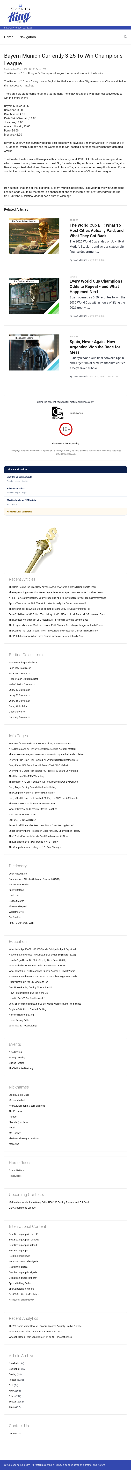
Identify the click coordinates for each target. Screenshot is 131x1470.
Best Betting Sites (18, 1267)
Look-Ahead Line (18, 873)
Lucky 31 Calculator (19, 695)
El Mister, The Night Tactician (24, 1138)
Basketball (14, 1369)
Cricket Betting (16, 1063)
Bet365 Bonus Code (19, 1256)
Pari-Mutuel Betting (19, 884)
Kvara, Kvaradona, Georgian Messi (27, 1105)
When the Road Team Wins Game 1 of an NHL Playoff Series (40, 1337)
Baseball (13, 1363)
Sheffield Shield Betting (21, 1068)
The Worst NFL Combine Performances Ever (32, 803)
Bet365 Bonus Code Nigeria (23, 1261)
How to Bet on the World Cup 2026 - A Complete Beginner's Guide (43, 976)
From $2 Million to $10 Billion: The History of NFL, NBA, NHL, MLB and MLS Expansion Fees (57, 614)
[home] (19, 13)
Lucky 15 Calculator (19, 700)
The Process (15, 1111)
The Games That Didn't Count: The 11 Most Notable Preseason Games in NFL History (53, 630)
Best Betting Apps (18, 1250)
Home (8, 37)
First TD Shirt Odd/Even (21, 922)
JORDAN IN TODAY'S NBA (22, 820)
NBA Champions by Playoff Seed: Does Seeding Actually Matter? (42, 749)
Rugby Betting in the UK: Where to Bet (28, 982)
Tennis (12, 1407)
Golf (11, 1385)
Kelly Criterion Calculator (22, 684)
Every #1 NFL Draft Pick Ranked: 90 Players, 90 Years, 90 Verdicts (43, 770)
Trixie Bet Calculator (19, 673)
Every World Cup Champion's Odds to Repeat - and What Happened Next (96, 286)
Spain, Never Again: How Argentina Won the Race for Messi (95, 347)
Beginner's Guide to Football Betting (27, 1009)
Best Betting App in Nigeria (23, 1272)
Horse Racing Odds (19, 1020)
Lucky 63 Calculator (19, 689)
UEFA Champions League (22, 1207)
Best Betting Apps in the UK (23, 1234)
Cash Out (14, 895)
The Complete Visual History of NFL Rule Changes (35, 847)
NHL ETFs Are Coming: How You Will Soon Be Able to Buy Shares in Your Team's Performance (57, 598)
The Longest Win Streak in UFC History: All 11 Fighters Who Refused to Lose (48, 619)
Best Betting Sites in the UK (23, 1277)
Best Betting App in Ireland (23, 1245)
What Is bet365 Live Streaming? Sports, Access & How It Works (42, 971)
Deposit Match (16, 901)
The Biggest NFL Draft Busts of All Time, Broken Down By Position (43, 781)
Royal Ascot (15, 1175)
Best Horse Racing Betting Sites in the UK (30, 987)
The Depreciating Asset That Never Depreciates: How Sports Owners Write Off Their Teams (56, 592)
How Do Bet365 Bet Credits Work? (27, 998)
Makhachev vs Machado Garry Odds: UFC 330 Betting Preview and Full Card (49, 1202)
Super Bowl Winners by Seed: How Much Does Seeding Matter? (42, 825)
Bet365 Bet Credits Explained (24, 1294)
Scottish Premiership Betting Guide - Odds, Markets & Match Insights (45, 1003)
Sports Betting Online (20, 1283)
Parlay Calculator (18, 706)
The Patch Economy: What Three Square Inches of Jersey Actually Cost (46, 636)
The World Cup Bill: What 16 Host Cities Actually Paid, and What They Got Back (97, 230)
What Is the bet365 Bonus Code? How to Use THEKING (38, 965)
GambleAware (76, 413)
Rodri (11, 1127)
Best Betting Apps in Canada (24, 1239)
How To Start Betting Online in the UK (28, 992)
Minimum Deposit (18, 906)
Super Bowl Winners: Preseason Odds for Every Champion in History (44, 830)
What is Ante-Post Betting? (23, 1025)
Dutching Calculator (19, 717)
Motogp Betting (17, 1057)
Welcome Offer (16, 911)
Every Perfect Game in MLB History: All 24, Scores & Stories (40, 743)
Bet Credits (14, 917)
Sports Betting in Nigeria (21, 1288)
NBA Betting (15, 1052)
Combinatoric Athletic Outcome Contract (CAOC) (34, 879)
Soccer (12, 1401)
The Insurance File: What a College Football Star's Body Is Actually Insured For (49, 608)
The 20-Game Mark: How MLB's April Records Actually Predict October (45, 1326)
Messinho (14, 1144)
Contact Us (15, 1433)
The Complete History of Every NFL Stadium (32, 792)
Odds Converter (17, 711)
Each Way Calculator (20, 668)
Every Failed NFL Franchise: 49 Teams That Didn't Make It (39, 765)
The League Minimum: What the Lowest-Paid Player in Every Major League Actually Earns (56, 625)
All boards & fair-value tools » (20, 512)
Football (13, 1379)
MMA (11, 1390)
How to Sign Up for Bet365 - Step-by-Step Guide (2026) (37, 960)
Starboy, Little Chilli (19, 1094)
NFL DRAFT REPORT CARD (23, 814)
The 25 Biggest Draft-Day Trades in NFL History (34, 841)
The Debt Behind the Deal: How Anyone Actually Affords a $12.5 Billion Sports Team (52, 587)
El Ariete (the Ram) (18, 1122)
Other (12, 1396)
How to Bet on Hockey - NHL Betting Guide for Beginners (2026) (42, 954)
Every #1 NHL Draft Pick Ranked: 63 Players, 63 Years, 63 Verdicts (43, 798)
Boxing (12, 1374)
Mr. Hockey (15, 1133)
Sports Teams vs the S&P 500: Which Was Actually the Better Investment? (47, 603)
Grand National (17, 1170)
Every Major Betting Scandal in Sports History (33, 787)
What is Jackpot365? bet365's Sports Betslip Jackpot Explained (42, 949)
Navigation (27, 37)
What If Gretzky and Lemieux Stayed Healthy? (33, 809)
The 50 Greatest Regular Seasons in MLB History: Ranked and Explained (46, 754)
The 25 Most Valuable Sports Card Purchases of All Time (38, 836)
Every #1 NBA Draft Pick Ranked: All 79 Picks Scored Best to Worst (43, 760)
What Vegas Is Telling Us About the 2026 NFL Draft (35, 1331)
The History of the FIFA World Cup (26, 776)
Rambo (13, 1116)
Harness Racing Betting (21, 1014)
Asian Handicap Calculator (23, 662)
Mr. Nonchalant (17, 1100)
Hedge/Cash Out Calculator (23, 679)
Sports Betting (16, 890)
